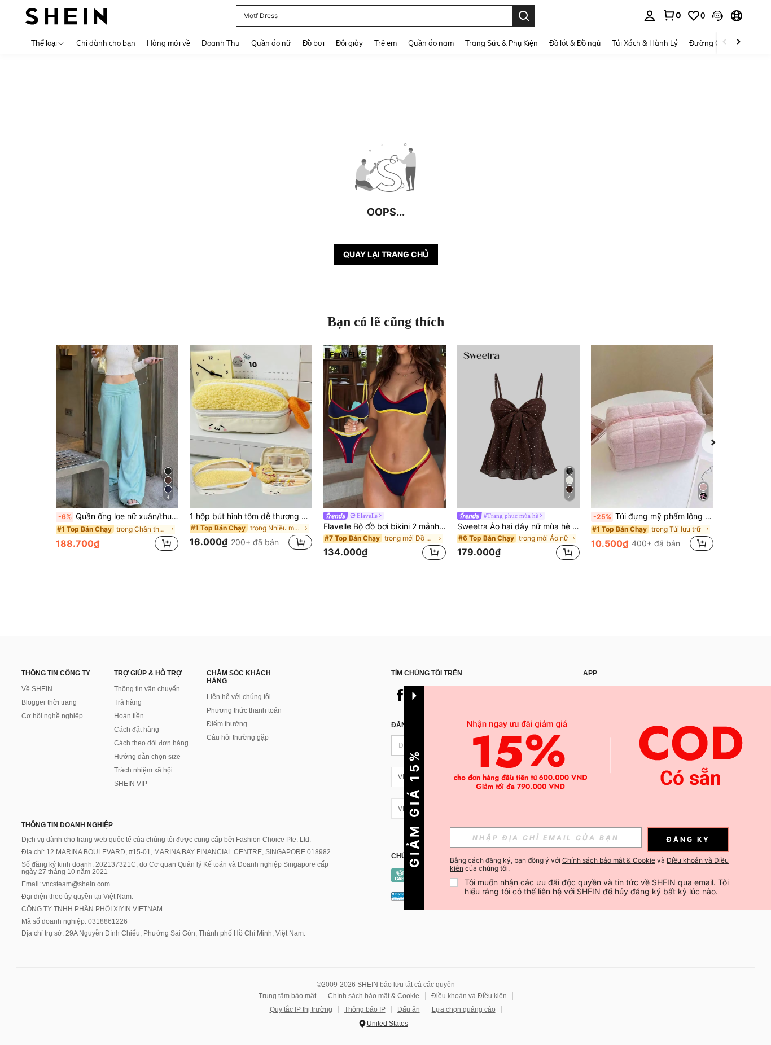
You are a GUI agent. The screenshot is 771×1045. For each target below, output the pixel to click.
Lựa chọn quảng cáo (464, 1009)
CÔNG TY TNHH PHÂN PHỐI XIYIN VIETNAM (92, 909)
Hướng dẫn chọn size (147, 757)
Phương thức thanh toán (244, 710)
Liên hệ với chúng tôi (239, 697)
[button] (717, 16)
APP (590, 673)
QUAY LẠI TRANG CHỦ (385, 254)
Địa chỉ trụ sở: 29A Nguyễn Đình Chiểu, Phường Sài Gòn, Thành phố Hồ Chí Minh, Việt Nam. (163, 933)
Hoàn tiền (129, 716)
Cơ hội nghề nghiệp (52, 716)
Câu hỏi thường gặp (238, 737)
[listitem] (117, 454)
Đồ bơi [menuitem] (314, 42)
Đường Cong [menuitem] (711, 42)
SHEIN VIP (130, 784)
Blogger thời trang (49, 702)
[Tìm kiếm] (523, 16)
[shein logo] (66, 15)
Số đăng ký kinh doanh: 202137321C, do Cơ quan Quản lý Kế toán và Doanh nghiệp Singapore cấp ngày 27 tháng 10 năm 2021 (174, 868)
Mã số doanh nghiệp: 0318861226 (74, 921)
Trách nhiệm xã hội (143, 770)
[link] (671, 15)
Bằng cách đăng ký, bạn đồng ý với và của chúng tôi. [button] (589, 864)
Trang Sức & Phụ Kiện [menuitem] (501, 42)
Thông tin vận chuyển (147, 689)
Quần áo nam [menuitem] (431, 42)
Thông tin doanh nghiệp (67, 825)
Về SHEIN (36, 689)
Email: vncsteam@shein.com (65, 884)
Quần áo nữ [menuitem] (271, 42)
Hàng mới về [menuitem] (168, 42)
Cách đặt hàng (136, 730)
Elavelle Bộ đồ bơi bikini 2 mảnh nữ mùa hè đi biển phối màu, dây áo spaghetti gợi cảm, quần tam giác (384, 526)
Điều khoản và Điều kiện (469, 996)
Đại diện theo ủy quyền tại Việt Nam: (77, 897)
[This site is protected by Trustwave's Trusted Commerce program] (399, 896)
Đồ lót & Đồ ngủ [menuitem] (575, 42)
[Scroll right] (738, 43)
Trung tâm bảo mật (287, 996)
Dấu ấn (408, 1009)
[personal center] (649, 16)
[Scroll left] (725, 43)
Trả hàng (128, 702)
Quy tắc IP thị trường (301, 1009)
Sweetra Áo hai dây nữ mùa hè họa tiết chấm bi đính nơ (518, 526)
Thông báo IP (365, 1009)
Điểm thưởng (227, 724)
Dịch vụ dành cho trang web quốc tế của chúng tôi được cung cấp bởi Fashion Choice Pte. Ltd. (166, 840)
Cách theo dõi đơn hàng (151, 743)
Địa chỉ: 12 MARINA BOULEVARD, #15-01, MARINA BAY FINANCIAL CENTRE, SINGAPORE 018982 (176, 852)
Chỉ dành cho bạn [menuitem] (105, 42)
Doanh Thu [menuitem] (220, 42)
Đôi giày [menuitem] (349, 42)
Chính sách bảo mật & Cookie (373, 996)
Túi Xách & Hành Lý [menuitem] (645, 42)
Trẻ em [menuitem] (385, 42)
